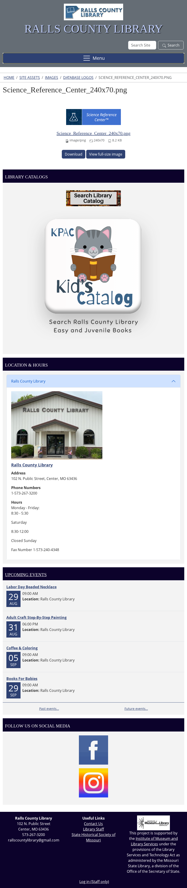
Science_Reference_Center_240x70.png (93, 133)
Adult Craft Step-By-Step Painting (36, 617)
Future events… (136, 708)
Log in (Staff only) (94, 881)
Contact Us (93, 823)
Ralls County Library (28, 381)
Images (51, 77)
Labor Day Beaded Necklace (31, 586)
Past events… (49, 708)
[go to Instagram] (93, 782)
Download (73, 154)
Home (9, 77)
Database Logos (78, 77)
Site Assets (29, 77)
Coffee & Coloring (22, 648)
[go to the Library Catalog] (93, 198)
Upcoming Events (26, 574)
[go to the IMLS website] (153, 822)
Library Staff (93, 829)
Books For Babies (21, 678)
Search (173, 45)
